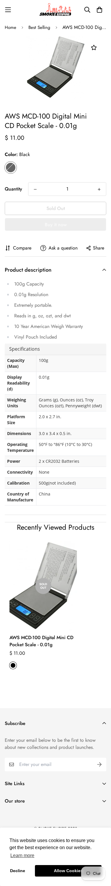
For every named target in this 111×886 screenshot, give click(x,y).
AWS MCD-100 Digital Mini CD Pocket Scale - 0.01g (41, 641)
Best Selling (39, 27)
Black (11, 167)
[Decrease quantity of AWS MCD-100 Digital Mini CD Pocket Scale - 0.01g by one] (35, 189)
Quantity (13, 189)
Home (10, 27)
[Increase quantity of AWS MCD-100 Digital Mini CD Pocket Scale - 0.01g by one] (99, 189)
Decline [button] (17, 870)
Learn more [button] (22, 855)
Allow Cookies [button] (68, 870)
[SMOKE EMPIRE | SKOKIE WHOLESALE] (55, 9)
